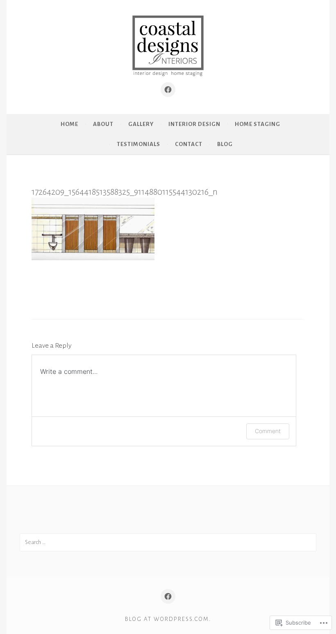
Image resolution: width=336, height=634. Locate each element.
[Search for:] (168, 542)
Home (69, 124)
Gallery (141, 124)
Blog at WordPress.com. (168, 619)
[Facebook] (168, 89)
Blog (225, 144)
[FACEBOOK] (168, 596)
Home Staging (257, 124)
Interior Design (194, 124)
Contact (188, 144)
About (103, 124)
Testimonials (138, 144)
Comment (268, 430)
